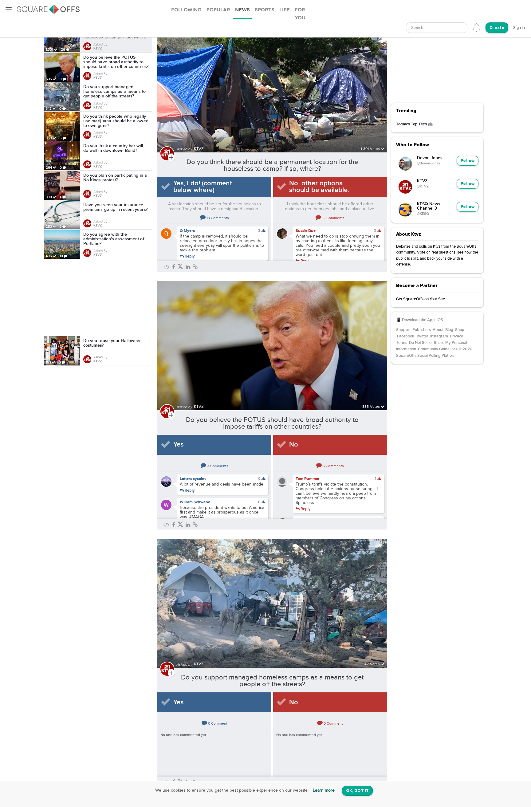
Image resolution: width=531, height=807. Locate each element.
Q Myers (187, 230)
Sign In (519, 27)
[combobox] (436, 27)
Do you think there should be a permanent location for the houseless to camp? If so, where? (272, 165)
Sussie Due (306, 230)
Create (497, 28)
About (438, 329)
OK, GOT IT (357, 791)
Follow (467, 161)
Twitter (422, 336)
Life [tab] (284, 10)
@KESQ (423, 214)
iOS (440, 319)
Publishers (421, 329)
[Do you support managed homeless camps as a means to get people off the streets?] (272, 600)
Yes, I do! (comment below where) (202, 186)
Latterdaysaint (193, 478)
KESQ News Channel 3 (428, 206)
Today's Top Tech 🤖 (414, 124)
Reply (189, 256)
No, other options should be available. (319, 186)
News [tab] (242, 10)
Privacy (456, 336)
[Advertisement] (98, 297)
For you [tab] (300, 14)
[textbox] (436, 28)
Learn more (324, 790)
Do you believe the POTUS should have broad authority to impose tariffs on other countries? (272, 423)
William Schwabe (195, 502)
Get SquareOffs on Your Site (420, 299)
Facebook (405, 336)
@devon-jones (429, 163)
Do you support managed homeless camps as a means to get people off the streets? (272, 680)
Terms (401, 342)
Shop (459, 329)
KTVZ (422, 181)
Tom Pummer (308, 478)
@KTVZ (423, 186)
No (293, 444)
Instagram (439, 336)
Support (403, 329)
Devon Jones (429, 158)
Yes (178, 444)
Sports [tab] (264, 10)
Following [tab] (186, 10)
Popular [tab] (218, 10)
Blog (449, 329)
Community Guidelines (438, 349)
